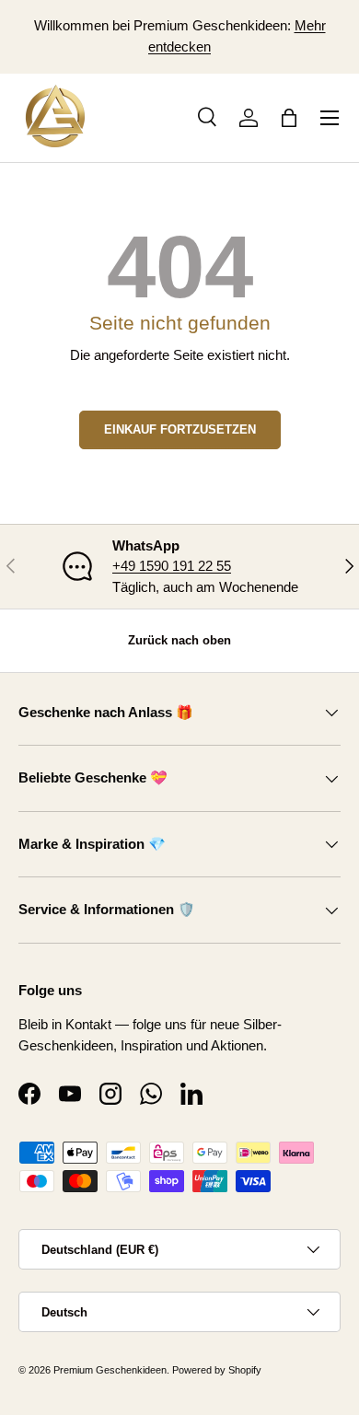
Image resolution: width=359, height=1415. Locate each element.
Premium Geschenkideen (110, 1369)
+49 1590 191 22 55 (171, 566)
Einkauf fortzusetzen (180, 429)
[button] (289, 118)
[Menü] (329, 118)
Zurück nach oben (179, 640)
